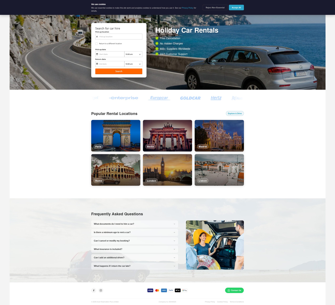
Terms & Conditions (237, 302)
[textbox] (118, 36)
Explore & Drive (235, 113)
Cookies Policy (222, 302)
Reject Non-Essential (215, 7)
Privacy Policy (210, 302)
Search (118, 71)
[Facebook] (93, 290)
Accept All (236, 7)
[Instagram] (100, 290)
